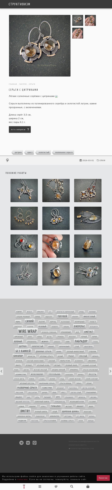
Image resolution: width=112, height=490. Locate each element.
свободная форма (24, 416)
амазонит (92, 361)
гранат (71, 356)
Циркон (45, 393)
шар (28, 397)
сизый (54, 412)
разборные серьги (27, 387)
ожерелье (79, 326)
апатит (75, 316)
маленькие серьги (64, 152)
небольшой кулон (77, 402)
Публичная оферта (78, 445)
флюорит (55, 327)
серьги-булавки (50, 421)
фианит (51, 347)
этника (95, 342)
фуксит (29, 312)
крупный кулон (43, 365)
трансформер (91, 393)
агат (77, 332)
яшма (18, 322)
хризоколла (32, 342)
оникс (59, 351)
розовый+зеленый (89, 365)
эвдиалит (49, 317)
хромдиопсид (60, 402)
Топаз (79, 383)
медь (62, 379)
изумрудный (80, 322)
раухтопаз (73, 388)
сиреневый (18, 337)
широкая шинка (70, 411)
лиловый (92, 312)
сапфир (21, 406)
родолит (32, 406)
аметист (88, 331)
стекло (42, 379)
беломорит (79, 361)
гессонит (92, 402)
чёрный (84, 337)
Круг (58, 397)
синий (30, 321)
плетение (35, 421)
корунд (53, 322)
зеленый (18, 341)
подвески (22, 421)
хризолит (60, 388)
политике (22, 479)
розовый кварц (71, 365)
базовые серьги (67, 421)
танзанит (47, 397)
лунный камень (41, 412)
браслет (40, 312)
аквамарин (55, 416)
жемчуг (45, 341)
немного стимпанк (49, 332)
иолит (91, 406)
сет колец (80, 416)
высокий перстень (23, 402)
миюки (31, 379)
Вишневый (88, 412)
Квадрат (19, 397)
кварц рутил (65, 361)
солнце (37, 317)
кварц (18, 365)
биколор (18, 356)
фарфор (52, 379)
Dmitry (25, 411)
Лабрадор (81, 341)
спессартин (32, 393)
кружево (19, 361)
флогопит (72, 337)
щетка (49, 337)
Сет (50, 312)
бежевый (52, 361)
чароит (95, 337)
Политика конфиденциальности (84, 441)
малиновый (65, 322)
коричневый (64, 346)
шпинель (82, 397)
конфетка (31, 356)
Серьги (102, 160)
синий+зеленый (92, 379)
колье (39, 337)
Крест (30, 152)
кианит (80, 406)
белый (60, 356)
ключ (68, 342)
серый (77, 347)
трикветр (93, 322)
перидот (29, 365)
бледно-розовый (23, 317)
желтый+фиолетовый (35, 361)
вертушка (68, 416)
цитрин (18, 152)
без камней (23, 351)
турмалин (56, 406)
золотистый (44, 152)
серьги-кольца (65, 383)
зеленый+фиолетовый (75, 352)
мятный (57, 365)
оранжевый (66, 332)
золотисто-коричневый (65, 312)
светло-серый (76, 393)
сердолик (92, 352)
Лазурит (42, 322)
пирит (30, 337)
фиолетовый (89, 316)
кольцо (91, 421)
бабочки (30, 327)
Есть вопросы (18, 129)
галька (66, 327)
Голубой (62, 316)
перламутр (94, 327)
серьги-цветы (19, 379)
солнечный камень (42, 402)
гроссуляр (19, 393)
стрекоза (60, 337)
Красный (83, 356)
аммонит (57, 342)
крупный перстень (27, 383)
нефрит (19, 312)
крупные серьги (46, 356)
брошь (81, 312)
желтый (69, 406)
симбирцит (18, 327)
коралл (95, 356)
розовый (43, 326)
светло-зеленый (88, 388)
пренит (89, 383)
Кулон (81, 421)
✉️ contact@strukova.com (81, 448)
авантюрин (88, 347)
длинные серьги (43, 351)
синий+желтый (75, 379)
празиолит (69, 397)
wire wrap (28, 331)
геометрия (47, 388)
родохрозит (40, 416)
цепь (37, 397)
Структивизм (19, 4)
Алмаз (43, 406)
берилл (92, 416)
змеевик (93, 397)
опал (54, 393)
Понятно (103, 478)
